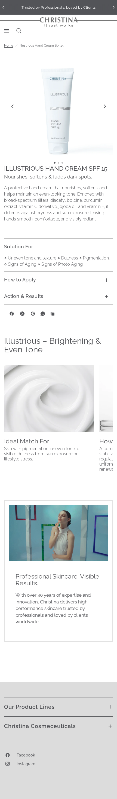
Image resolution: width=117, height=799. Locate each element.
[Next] (104, 106)
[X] (22, 313)
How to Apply (20, 279)
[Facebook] (12, 313)
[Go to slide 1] (55, 163)
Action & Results (24, 296)
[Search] (17, 31)
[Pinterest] (33, 313)
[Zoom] (58, 106)
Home (8, 45)
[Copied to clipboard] (52, 313)
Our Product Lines (29, 707)
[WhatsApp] (43, 313)
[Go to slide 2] (58, 163)
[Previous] (12, 106)
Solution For (18, 246)
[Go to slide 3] (62, 163)
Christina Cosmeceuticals (40, 726)
